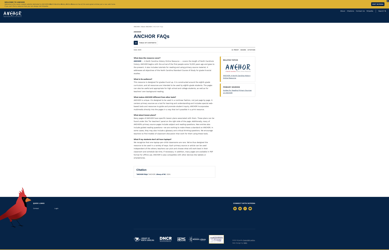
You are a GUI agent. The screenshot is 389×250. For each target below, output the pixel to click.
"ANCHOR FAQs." (142, 174)
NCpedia (370, 11)
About (342, 11)
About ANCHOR (146, 26)
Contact (36, 208)
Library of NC (161, 174)
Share (243, 50)
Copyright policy (249, 240)
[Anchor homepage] (12, 14)
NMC (245, 243)
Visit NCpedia (377, 4)
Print (236, 50)
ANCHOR (137, 26)
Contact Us (360, 11)
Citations (350, 11)
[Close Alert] (388, 1)
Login (56, 208)
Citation (251, 50)
